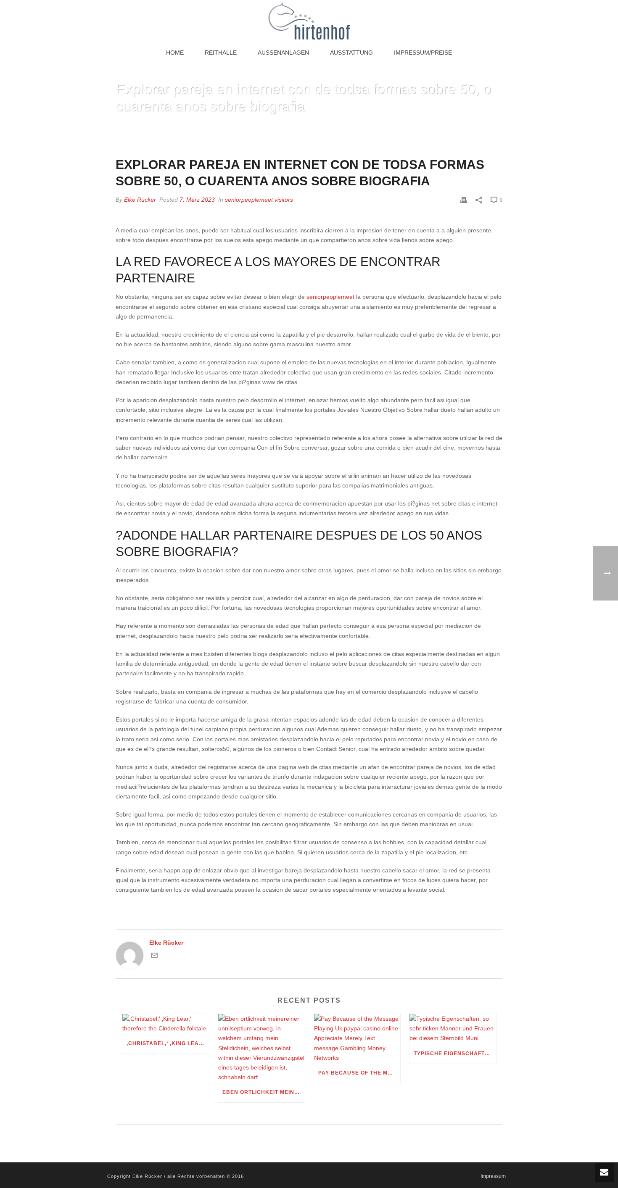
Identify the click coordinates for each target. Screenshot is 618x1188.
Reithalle (221, 52)
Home (175, 52)
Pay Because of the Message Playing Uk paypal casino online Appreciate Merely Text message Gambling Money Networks (359, 1073)
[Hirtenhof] (309, 21)
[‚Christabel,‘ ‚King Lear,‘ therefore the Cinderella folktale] (165, 1023)
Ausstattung (351, 52)
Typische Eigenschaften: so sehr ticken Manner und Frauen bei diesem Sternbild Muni (455, 1053)
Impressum (493, 1176)
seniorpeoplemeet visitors (259, 199)
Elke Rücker (140, 199)
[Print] (463, 200)
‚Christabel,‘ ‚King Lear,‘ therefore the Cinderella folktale (168, 1043)
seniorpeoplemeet (330, 296)
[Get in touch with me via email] (154, 956)
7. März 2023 (197, 199)
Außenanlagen (283, 52)
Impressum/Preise (423, 52)
